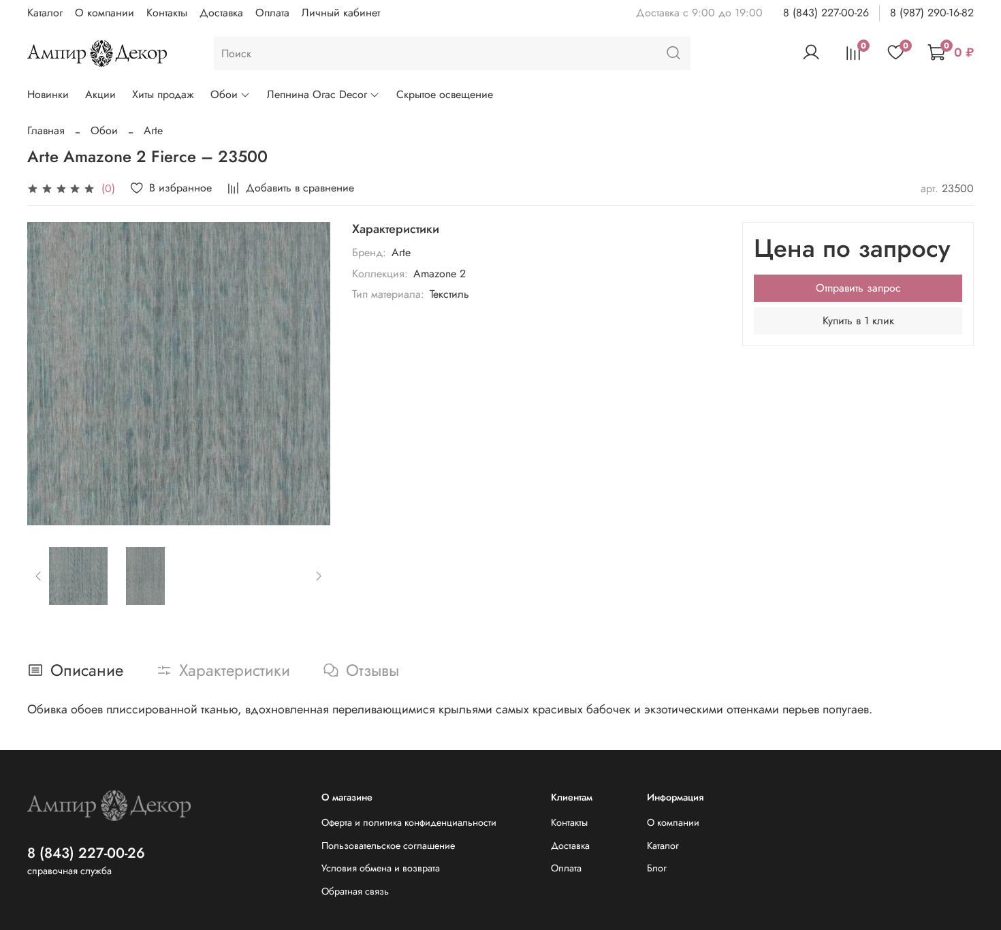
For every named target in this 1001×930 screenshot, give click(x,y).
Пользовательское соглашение (388, 845)
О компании (104, 12)
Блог (657, 868)
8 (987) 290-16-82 (932, 12)
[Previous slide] (49, 373)
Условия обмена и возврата (380, 868)
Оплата (272, 12)
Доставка (221, 12)
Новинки (48, 94)
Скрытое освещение (444, 94)
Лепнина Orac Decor (317, 94)
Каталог (45, 12)
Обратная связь (355, 891)
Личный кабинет (341, 12)
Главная (46, 130)
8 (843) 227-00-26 (826, 12)
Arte (153, 130)
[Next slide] (308, 373)
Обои (224, 94)
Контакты (166, 12)
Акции (100, 94)
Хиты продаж (163, 94)
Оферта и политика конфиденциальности (408, 822)
